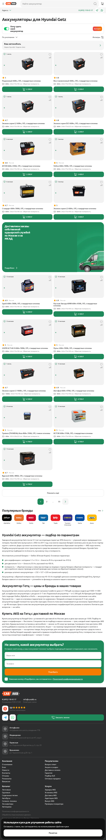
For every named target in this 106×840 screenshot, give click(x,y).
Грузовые (6, 793)
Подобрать (53, 672)
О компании (7, 764)
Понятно (53, 833)
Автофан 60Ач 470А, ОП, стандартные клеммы (74, 391)
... (53, 502)
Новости (5, 770)
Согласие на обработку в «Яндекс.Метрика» (20, 818)
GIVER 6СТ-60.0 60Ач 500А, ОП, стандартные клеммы (25, 348)
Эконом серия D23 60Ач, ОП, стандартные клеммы (76, 123)
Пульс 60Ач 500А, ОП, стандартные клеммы (73, 348)
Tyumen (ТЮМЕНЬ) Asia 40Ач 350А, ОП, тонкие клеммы (26, 433)
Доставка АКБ (51, 795)
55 (59, 502)
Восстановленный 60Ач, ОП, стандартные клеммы (75, 81)
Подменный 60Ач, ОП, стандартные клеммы (21, 81)
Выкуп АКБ (49, 801)
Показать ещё (53, 493)
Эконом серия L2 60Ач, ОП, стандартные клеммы (23, 123)
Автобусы (6, 798)
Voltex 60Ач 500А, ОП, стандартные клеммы (73, 166)
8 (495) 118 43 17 (86, 10)
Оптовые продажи (52, 779)
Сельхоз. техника (9, 801)
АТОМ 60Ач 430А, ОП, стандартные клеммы (21, 166)
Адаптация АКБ (51, 798)
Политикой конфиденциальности (68, 679)
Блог (4, 767)
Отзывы (5, 776)
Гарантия (48, 773)
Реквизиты (7, 779)
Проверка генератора (54, 804)
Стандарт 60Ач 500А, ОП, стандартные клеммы (22, 208)
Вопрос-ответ (50, 764)
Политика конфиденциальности (15, 811)
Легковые (6, 790)
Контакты (6, 773)
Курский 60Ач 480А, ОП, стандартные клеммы (22, 476)
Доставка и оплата (52, 770)
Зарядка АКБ (50, 790)
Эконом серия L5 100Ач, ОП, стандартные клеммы (24, 391)
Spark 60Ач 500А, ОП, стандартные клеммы (21, 304)
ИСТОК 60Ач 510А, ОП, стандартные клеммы (73, 433)
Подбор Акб (50, 776)
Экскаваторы (7, 804)
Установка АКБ (51, 793)
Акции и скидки (51, 767)
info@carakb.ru (29, 699)
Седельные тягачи (10, 795)
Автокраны (7, 807)
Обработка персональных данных (16, 815)
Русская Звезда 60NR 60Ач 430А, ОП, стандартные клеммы (75, 305)
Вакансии (6, 781)
